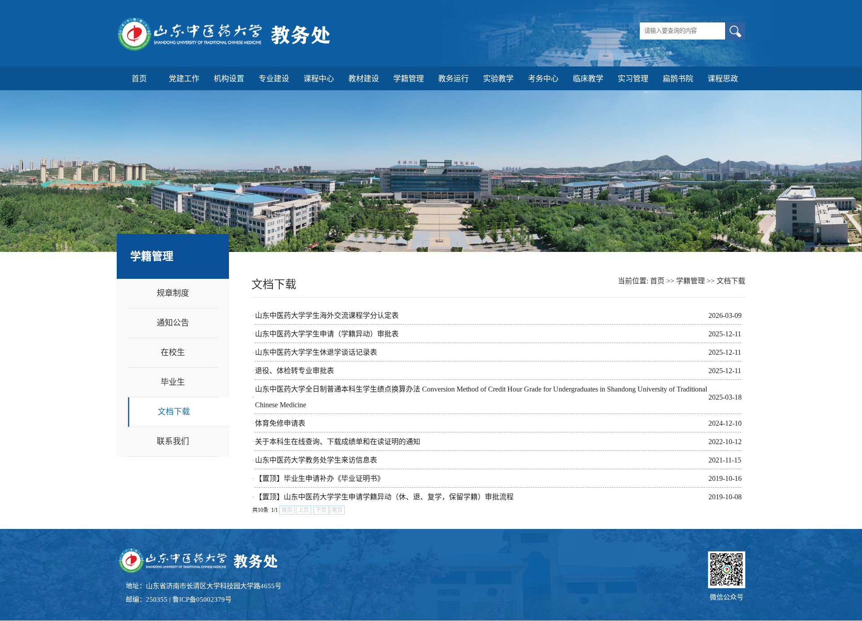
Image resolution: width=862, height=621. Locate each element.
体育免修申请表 (280, 423)
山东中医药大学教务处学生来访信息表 (316, 460)
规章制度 (173, 293)
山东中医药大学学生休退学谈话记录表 (316, 352)
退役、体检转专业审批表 (294, 370)
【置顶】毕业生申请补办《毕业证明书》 (319, 478)
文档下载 (174, 411)
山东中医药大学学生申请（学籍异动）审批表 (327, 334)
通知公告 (173, 322)
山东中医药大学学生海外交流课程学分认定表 (327, 315)
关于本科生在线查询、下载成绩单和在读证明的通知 (337, 441)
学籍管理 (690, 281)
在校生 (173, 352)
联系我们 (173, 441)
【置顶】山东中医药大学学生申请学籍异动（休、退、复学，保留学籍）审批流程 (384, 497)
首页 (657, 281)
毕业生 (173, 382)
